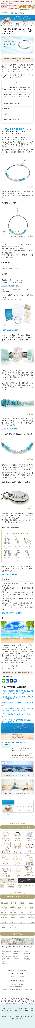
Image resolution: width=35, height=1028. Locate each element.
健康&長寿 (4, 917)
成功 (20, 757)
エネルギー (15, 748)
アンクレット (29, 747)
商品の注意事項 (8, 613)
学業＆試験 (31, 917)
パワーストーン (16, 752)
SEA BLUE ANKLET (14, 129)
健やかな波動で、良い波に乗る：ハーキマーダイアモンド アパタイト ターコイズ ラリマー (17, 96)
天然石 (23, 755)
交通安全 (4, 927)
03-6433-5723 (18, 981)
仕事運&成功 (13, 908)
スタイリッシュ (29, 748)
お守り (20, 748)
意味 (17, 757)
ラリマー (27, 753)
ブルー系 (29, 752)
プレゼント (15, 753)
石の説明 (18, 613)
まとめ (5, 114)
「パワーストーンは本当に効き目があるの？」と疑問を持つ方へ (16, 721)
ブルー (25, 752)
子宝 (31, 913)
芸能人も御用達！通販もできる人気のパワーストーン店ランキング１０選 (17, 692)
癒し (22, 922)
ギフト (23, 748)
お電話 (10, 1)
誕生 (28, 757)
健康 (31, 753)
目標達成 (31, 903)
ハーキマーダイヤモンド (23, 750)
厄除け (17, 755)
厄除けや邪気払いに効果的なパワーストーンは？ (17, 703)
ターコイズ (15, 750)
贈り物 (31, 757)
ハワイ (21, 752)
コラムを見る (31, 1009)
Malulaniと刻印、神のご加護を (12, 103)
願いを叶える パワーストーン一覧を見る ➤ (17, 672)
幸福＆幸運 (13, 903)
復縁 (22, 913)
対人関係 (13, 917)
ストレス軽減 (30, 922)
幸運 (14, 757)
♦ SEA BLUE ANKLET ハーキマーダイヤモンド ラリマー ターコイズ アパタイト (17, 88)
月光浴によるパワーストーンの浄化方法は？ (16, 715)
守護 (30, 755)
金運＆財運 (4, 908)
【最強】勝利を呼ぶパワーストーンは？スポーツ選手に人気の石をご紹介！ (17, 709)
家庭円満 (22, 917)
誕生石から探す (9, 1009)
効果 (14, 755)
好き (27, 755)
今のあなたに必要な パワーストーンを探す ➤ (18, 59)
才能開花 (31, 908)
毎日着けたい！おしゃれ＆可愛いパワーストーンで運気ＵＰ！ (17, 698)
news (13, 745)
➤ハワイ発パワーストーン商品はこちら (15, 742)
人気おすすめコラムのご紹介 (12, 119)
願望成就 (22, 903)
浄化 (13, 922)
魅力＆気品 (4, 913)
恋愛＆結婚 (13, 913)
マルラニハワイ (21, 753)
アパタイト (24, 747)
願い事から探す (20, 1009)
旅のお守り (13, 927)
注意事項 (6, 108)
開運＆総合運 (4, 903)
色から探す (15, 1009)
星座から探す (25, 1009)
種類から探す (4, 1009)
